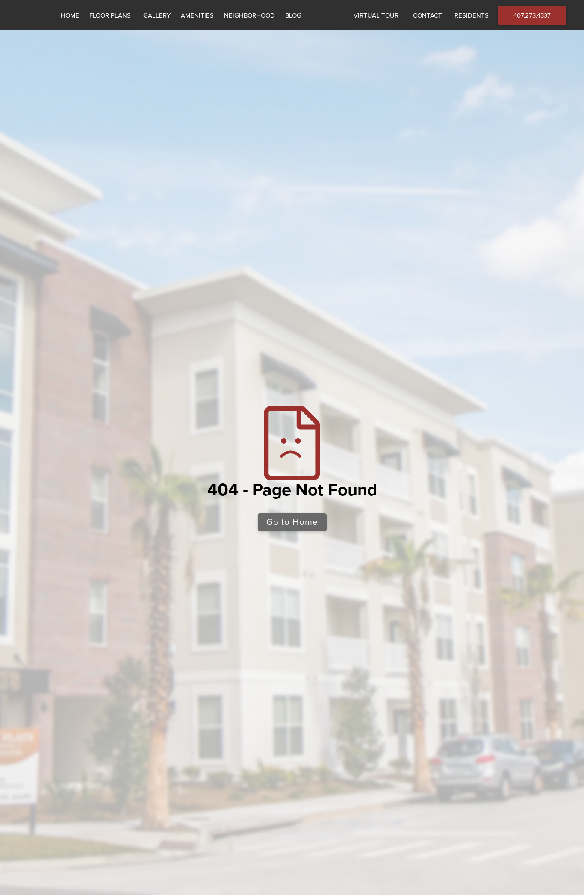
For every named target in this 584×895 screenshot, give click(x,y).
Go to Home (292, 522)
